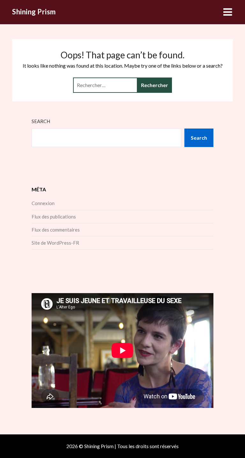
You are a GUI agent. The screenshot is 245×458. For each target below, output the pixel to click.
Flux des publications (54, 216)
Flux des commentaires (56, 230)
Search (41, 121)
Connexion (43, 203)
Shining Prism (34, 11)
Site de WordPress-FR (55, 243)
